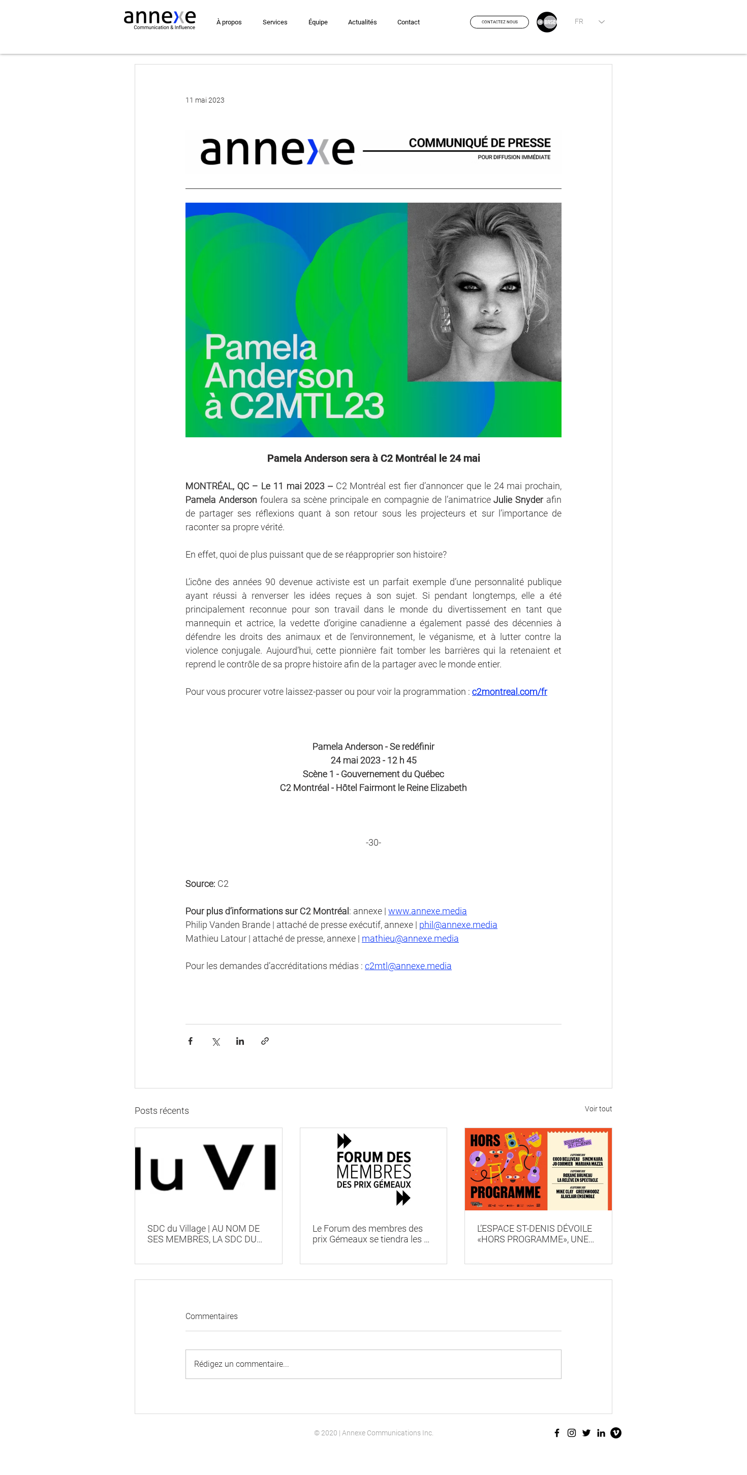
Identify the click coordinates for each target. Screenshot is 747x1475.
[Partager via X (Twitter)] (215, 1041)
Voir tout (598, 1109)
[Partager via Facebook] (190, 1041)
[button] (499, 22)
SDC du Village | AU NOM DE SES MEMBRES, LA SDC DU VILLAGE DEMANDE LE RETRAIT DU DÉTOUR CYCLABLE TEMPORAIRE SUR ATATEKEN (207, 1233)
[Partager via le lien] (265, 1041)
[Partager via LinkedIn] (240, 1041)
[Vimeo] (615, 1432)
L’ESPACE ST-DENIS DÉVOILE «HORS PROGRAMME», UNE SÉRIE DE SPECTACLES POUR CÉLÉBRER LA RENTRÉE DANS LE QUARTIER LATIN (538, 1233)
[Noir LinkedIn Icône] (601, 1432)
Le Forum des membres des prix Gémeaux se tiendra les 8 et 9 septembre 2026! (371, 1233)
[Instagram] (571, 1432)
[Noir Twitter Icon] (586, 1432)
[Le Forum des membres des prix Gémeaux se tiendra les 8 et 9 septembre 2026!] (373, 1169)
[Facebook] (557, 1432)
